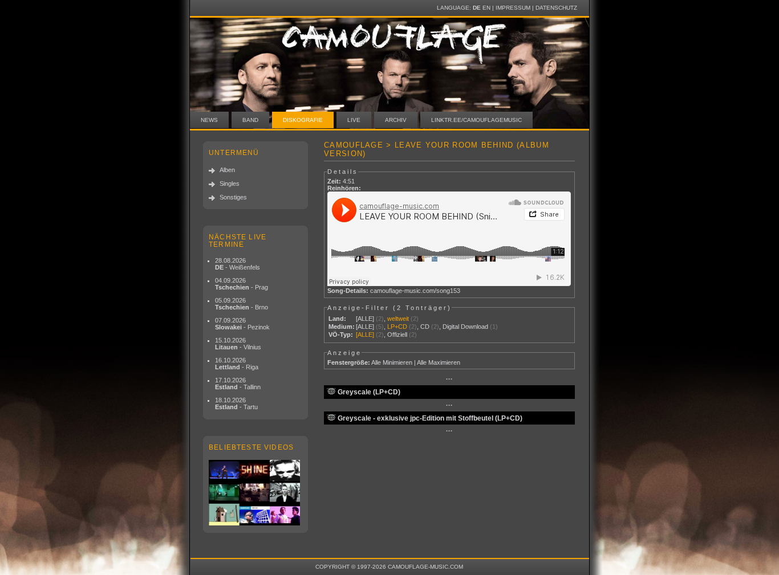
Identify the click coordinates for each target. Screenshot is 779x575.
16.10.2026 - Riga (236, 363)
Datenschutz (556, 8)
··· (449, 379)
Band (250, 120)
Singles (230, 183)
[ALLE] (365, 318)
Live (353, 120)
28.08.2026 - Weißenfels (237, 264)
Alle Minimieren (391, 362)
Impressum (513, 8)
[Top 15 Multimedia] (255, 492)
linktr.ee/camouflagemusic (476, 120)
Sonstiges (233, 197)
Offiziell (397, 334)
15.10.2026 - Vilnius (238, 343)
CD (424, 326)
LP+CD (397, 326)
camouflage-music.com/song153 (415, 290)
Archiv (396, 120)
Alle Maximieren (438, 362)
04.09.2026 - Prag (241, 284)
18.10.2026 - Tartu (236, 403)
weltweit (398, 318)
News (209, 120)
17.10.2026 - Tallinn (238, 383)
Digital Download (465, 326)
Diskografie (303, 120)
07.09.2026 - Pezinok (242, 324)
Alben (227, 169)
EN (486, 8)
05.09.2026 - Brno (241, 304)
